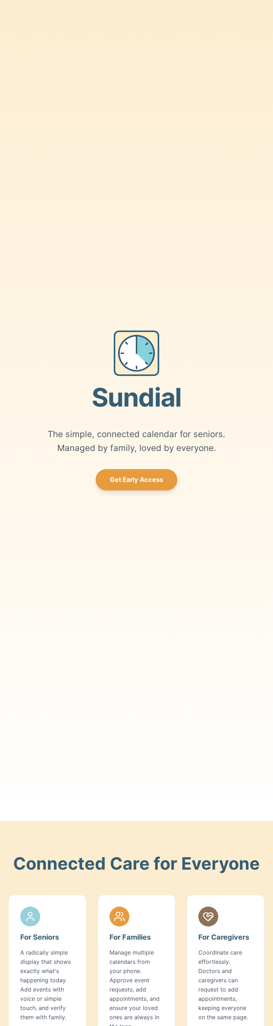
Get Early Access (136, 479)
